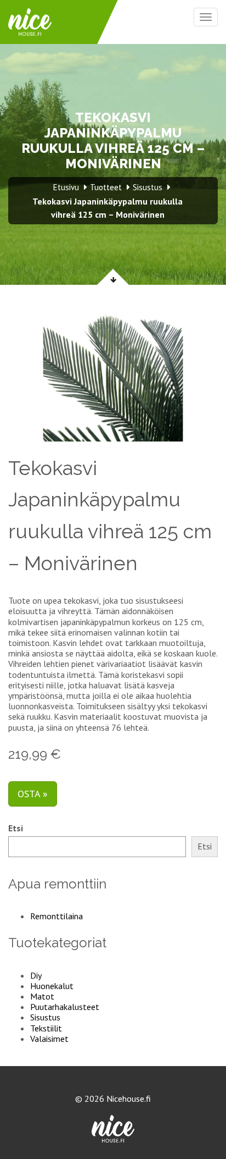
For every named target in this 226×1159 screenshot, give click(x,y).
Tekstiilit (46, 1028)
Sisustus (45, 1017)
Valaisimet (49, 1038)
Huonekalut (52, 985)
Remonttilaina (56, 915)
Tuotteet (106, 187)
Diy (36, 975)
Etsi (15, 828)
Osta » (33, 793)
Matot (42, 996)
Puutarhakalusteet (64, 1006)
